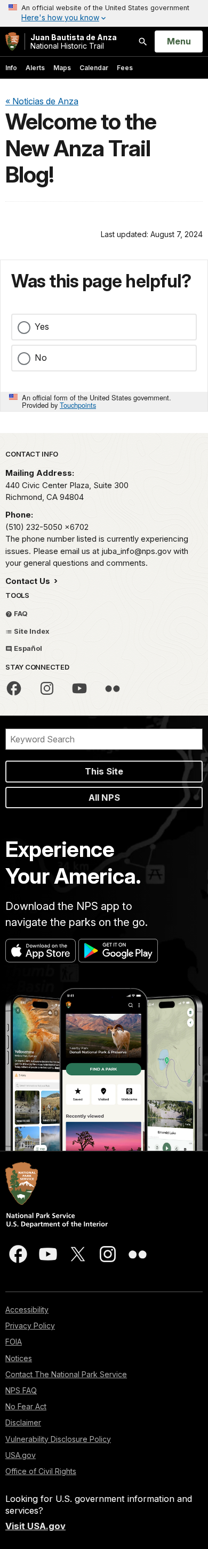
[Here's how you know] (104, 13)
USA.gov (20, 1455)
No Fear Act (25, 1406)
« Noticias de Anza (41, 101)
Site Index (31, 631)
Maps (62, 68)
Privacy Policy (30, 1325)
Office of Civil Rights (40, 1471)
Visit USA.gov (35, 1526)
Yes (42, 326)
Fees (125, 68)
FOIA (13, 1341)
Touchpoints (78, 405)
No (41, 357)
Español (27, 648)
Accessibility (27, 1309)
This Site (104, 771)
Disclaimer (23, 1422)
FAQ (20, 613)
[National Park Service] (12, 41)
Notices (18, 1358)
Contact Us (28, 581)
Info (11, 68)
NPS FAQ (21, 1390)
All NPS (104, 797)
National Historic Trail (73, 41)
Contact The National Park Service (66, 1374)
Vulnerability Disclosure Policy (58, 1439)
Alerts (35, 68)
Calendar (93, 68)
